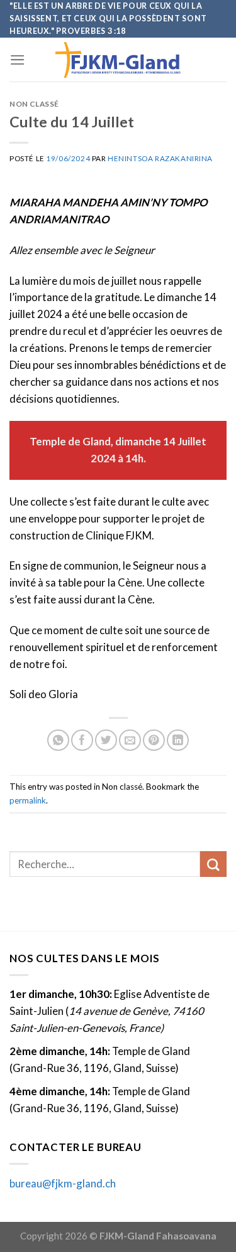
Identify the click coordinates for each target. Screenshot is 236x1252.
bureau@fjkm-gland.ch (62, 1183)
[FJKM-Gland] (118, 60)
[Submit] (213, 864)
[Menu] (17, 60)
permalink (27, 800)
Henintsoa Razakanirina (160, 158)
